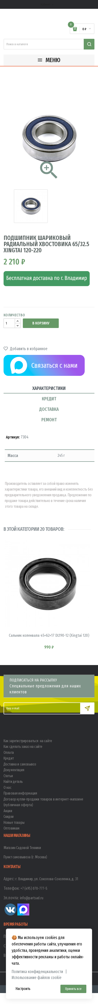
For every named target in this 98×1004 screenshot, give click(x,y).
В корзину (40, 323)
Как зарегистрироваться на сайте (28, 741)
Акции (8, 811)
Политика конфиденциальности (37, 971)
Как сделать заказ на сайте (23, 746)
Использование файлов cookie (36, 977)
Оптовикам (12, 828)
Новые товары (14, 822)
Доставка (49, 409)
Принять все (73, 989)
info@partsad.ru (31, 898)
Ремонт (49, 419)
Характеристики (49, 388)
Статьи (8, 776)
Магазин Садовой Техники (22, 847)
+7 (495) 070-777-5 (33, 888)
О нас (7, 787)
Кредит (49, 399)
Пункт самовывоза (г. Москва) (25, 857)
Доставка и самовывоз (20, 764)
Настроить (22, 988)
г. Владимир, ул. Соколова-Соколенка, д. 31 (46, 879)
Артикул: (13, 437)
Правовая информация (20, 793)
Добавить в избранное (28, 348)
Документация (14, 770)
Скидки (9, 816)
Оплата (9, 752)
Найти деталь (13, 781)
